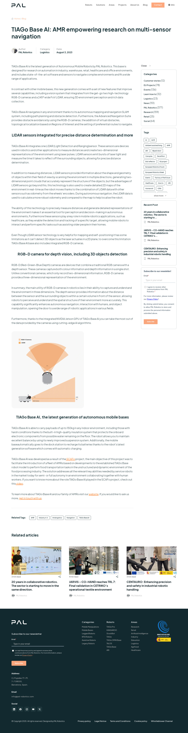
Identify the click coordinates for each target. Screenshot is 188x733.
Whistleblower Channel (162, 721)
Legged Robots (88, 633)
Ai (146, 140)
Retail (146, 116)
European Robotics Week (154, 172)
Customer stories (152, 80)
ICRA (159, 188)
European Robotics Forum (154, 167)
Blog (24, 18)
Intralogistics (57, 518)
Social (147, 121)
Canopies (148, 156)
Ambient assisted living (153, 145)
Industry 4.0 (43, 518)
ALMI (153, 140)
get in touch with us (30, 498)
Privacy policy (84, 721)
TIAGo (109, 637)
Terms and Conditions (120, 721)
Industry (134, 637)
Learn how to (150, 94)
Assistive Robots (89, 640)
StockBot (111, 633)
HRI (169, 183)
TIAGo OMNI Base (114, 640)
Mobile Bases (87, 630)
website (93, 494)
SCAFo (70, 459)
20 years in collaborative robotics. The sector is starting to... (156, 214)
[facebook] (20, 709)
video (19, 483)
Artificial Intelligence (139, 633)
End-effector (150, 162)
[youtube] (33, 709)
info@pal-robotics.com (23, 696)
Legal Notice (100, 721)
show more (158, 195)
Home (17, 18)
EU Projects (149, 85)
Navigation (71, 518)
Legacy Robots (88, 643)
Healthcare (149, 183)
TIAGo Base (111, 647)
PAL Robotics (25, 52)
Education (135, 640)
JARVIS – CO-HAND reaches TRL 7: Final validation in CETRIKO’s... (158, 233)
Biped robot (156, 151)
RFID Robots (87, 637)
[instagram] (26, 709)
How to (160, 183)
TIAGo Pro (111, 627)
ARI (146, 151)
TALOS (109, 643)
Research (148, 112)
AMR (32, 518)
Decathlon (161, 156)
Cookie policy (140, 721)
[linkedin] (14, 709)
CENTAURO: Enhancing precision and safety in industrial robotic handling (157, 251)
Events (147, 89)
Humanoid (149, 188)
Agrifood (135, 647)
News (146, 103)
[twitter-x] (39, 709)
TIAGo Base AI (84, 518)
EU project (163, 162)
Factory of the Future (162, 178)
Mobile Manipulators (90, 627)
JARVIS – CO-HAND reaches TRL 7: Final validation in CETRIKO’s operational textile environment (92, 585)
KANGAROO (112, 630)
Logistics (44, 52)
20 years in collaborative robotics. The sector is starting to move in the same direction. (35, 585)
